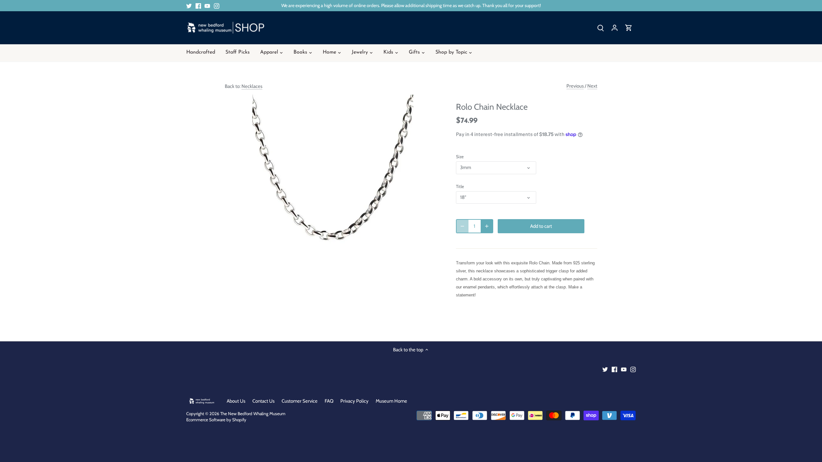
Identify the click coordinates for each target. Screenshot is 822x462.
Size (460, 156)
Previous (575, 86)
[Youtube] (207, 5)
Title (460, 186)
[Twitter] (189, 5)
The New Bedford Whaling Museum (252, 413)
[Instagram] (216, 5)
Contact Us (263, 401)
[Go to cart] (629, 28)
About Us (236, 401)
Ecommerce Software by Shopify (216, 419)
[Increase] (487, 226)
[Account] (615, 28)
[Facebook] (198, 5)
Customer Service (300, 401)
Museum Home (391, 401)
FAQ (329, 401)
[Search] (600, 28)
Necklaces (251, 86)
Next (592, 86)
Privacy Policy (354, 401)
